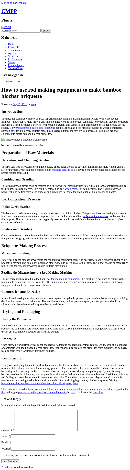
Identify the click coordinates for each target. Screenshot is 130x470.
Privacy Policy (16, 65)
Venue (11, 62)
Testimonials (14, 50)
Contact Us (14, 47)
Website (5, 448)
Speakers (13, 56)
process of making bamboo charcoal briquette (42, 392)
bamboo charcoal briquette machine (47, 389)
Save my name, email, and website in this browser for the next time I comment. (47, 455)
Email (5, 442)
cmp (33, 104)
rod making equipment (67, 278)
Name (5, 436)
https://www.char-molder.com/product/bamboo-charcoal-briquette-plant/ (39, 383)
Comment (7, 430)
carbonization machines (95, 216)
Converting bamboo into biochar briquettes (32, 127)
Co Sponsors (15, 59)
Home (11, 43)
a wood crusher (71, 188)
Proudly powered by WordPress (18, 467)
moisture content (61, 169)
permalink (98, 392)
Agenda (12, 53)
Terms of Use (15, 68)
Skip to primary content (13, 2)
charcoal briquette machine (81, 389)
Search (5, 30)
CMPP (9, 11)
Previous (7, 81)
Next (19, 81)
